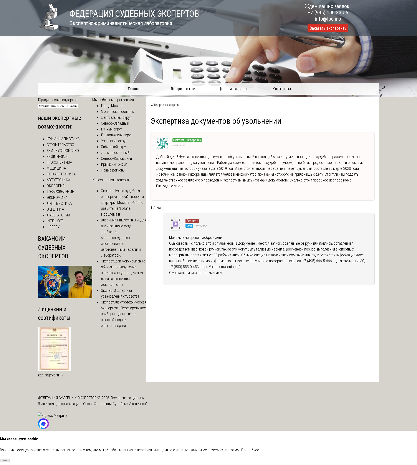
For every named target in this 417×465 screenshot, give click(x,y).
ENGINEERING (57, 156)
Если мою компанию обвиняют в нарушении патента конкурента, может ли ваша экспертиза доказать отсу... (123, 273)
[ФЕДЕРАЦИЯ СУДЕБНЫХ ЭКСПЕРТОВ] (48, 28)
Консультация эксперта (110, 180)
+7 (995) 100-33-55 (328, 13)
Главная (135, 88)
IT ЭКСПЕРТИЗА (59, 162)
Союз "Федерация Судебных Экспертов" (115, 403)
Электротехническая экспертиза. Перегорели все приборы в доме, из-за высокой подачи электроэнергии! (123, 314)
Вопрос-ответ (184, 88)
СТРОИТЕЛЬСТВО (60, 144)
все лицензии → (51, 375)
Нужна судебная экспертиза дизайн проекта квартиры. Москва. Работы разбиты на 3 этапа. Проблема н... (122, 202)
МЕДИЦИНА (56, 168)
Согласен (5, 461)
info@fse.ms (328, 19)
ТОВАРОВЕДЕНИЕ (60, 191)
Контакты (281, 88)
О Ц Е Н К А (55, 209)
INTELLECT (55, 221)
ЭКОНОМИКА (57, 197)
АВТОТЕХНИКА (58, 180)
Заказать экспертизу (328, 28)
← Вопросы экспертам (165, 105)
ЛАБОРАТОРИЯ (58, 215)
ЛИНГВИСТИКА (59, 203)
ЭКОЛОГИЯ (56, 185)
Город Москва (112, 105)
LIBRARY (53, 226)
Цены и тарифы (233, 88)
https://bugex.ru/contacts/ (220, 266)
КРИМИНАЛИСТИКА (63, 139)
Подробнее (250, 450)
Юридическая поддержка (58, 99)
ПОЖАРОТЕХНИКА (61, 174)
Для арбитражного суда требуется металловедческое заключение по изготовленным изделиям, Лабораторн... (123, 237)
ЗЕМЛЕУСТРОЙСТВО (63, 150)
